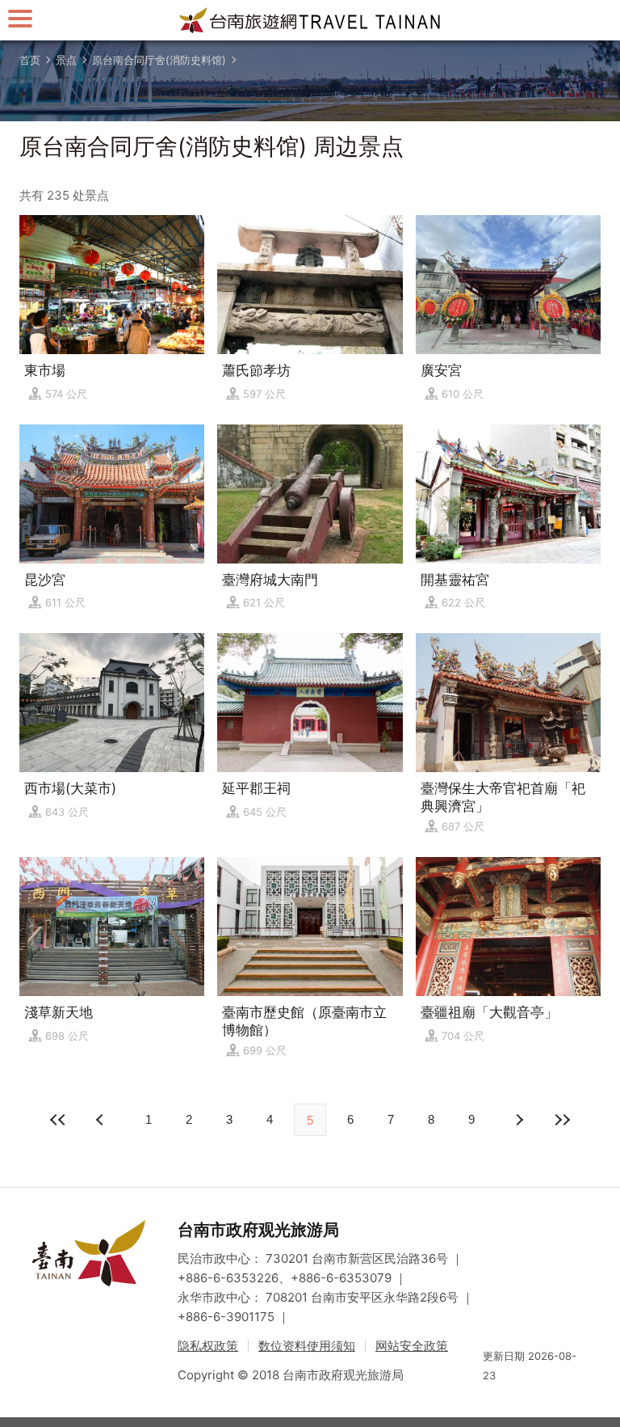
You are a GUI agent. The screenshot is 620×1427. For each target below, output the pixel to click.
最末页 (562, 1120)
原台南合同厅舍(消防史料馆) (159, 59)
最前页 (58, 1120)
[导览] (20, 18)
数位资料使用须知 (306, 1345)
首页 (29, 59)
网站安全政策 (411, 1345)
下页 (102, 1120)
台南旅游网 (310, 20)
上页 (518, 1120)
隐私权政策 (208, 1345)
